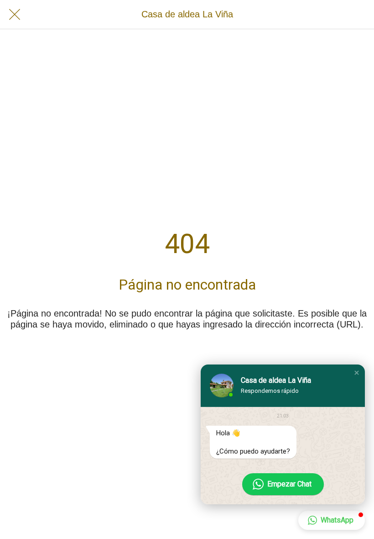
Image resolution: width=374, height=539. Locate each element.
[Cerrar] (14, 14)
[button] (356, 372)
